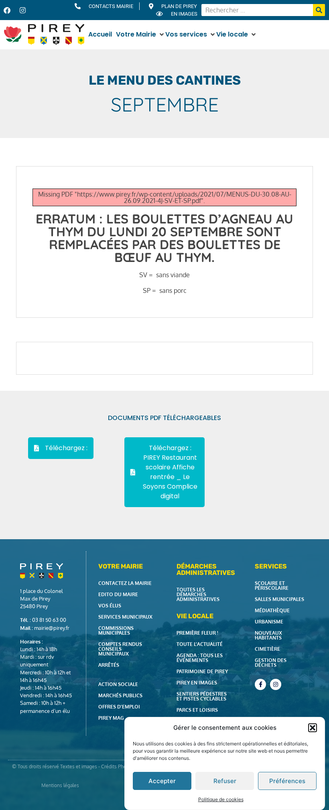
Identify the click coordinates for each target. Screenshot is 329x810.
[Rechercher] (319, 10)
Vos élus (109, 606)
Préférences (287, 781)
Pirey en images (197, 683)
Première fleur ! (197, 633)
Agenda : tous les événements (200, 657)
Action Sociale (118, 684)
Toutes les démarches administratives (198, 594)
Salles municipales (279, 599)
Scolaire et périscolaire (271, 585)
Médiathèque (272, 610)
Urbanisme (269, 622)
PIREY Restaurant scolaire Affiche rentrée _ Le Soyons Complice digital (170, 477)
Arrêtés (108, 665)
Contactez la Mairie (125, 583)
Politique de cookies (221, 799)
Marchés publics (120, 695)
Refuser (224, 781)
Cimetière (267, 649)
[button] (313, 728)
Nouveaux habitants (268, 635)
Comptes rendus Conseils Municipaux (120, 649)
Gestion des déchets (270, 662)
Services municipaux (125, 617)
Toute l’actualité (200, 644)
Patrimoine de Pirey (202, 671)
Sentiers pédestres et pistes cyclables (202, 696)
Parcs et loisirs (197, 710)
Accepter (162, 781)
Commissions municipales (116, 630)
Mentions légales (60, 785)
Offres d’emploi (119, 707)
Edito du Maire (118, 594)
